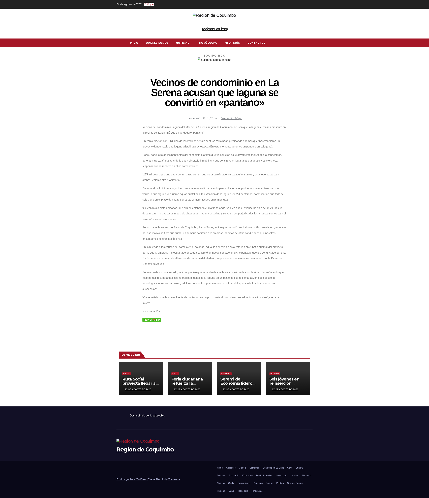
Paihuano (258, 483)
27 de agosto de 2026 (138, 389)
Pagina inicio (244, 483)
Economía (226, 374)
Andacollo (231, 468)
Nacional (306, 475)
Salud (175, 374)
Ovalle (231, 483)
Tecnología (243, 491)
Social (126, 374)
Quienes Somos (157, 42)
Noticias (183, 42)
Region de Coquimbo (214, 29)
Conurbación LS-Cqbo (231, 118)
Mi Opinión (232, 42)
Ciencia (242, 468)
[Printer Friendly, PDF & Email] (151, 319)
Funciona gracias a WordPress (131, 479)
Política (280, 483)
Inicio (134, 42)
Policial (269, 483)
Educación (247, 475)
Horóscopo (208, 42)
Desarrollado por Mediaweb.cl (147, 415)
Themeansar (174, 479)
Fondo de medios (264, 475)
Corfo (289, 468)
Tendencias (257, 491)
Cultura (299, 468)
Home (220, 468)
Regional (274, 374)
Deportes (221, 475)
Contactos (256, 42)
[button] (310, 42)
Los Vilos (294, 475)
